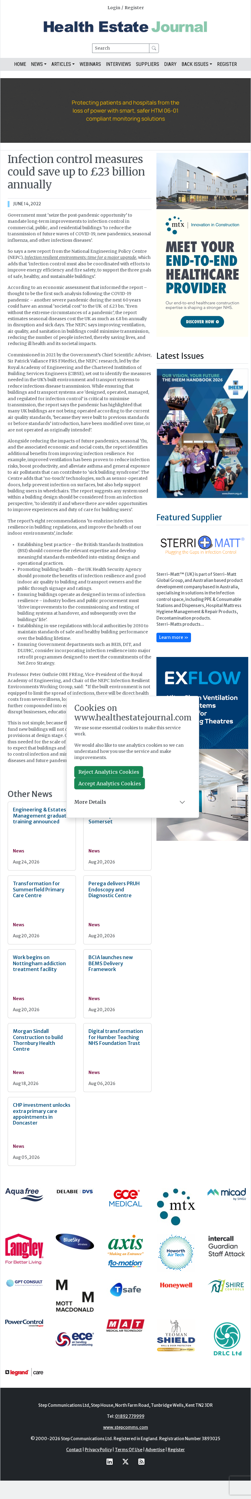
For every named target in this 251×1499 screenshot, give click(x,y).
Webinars (90, 64)
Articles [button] (61, 64)
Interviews (118, 64)
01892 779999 (129, 1416)
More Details (90, 802)
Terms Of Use (128, 1449)
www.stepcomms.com (125, 1427)
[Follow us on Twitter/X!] (125, 1462)
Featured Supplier (189, 517)
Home (20, 64)
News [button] (37, 64)
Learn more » (173, 637)
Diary (170, 64)
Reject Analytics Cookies (108, 772)
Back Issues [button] (195, 64)
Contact (74, 1449)
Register (134, 7)
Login (113, 7)
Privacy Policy (98, 1449)
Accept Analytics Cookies (109, 783)
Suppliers (147, 64)
